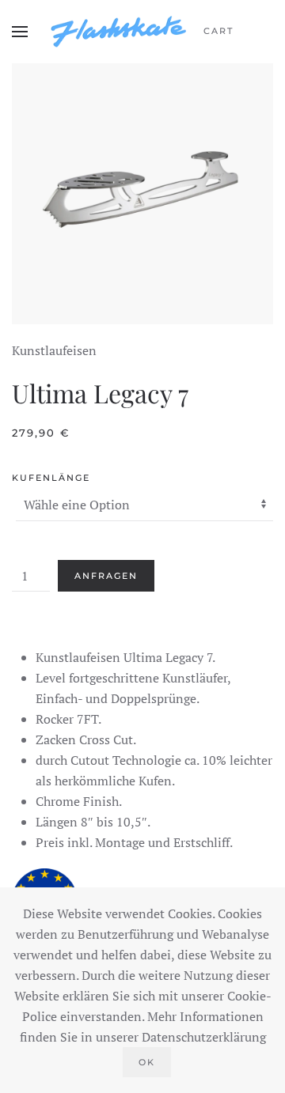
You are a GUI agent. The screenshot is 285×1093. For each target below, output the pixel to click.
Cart (218, 30)
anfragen (106, 575)
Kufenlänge (51, 477)
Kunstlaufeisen (54, 350)
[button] (20, 31)
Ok (147, 1062)
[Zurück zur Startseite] (119, 31)
